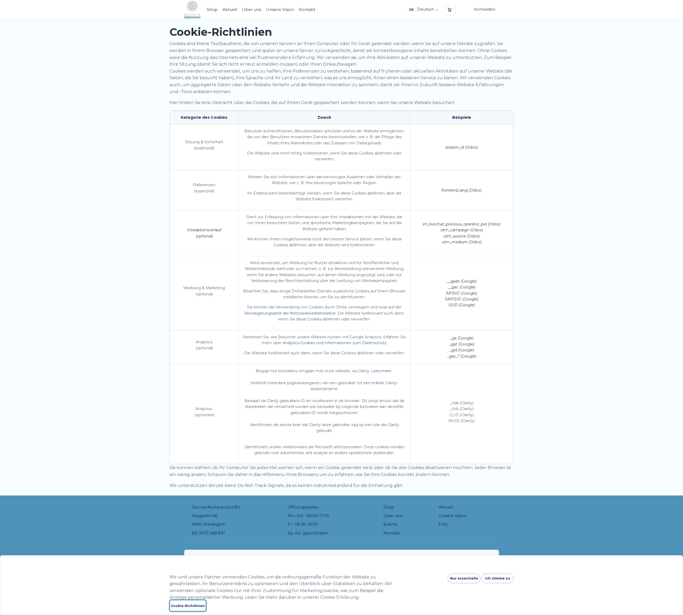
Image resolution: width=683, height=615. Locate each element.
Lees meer (381, 370)
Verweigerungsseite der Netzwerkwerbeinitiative (290, 313)
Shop (388, 507)
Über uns (392, 515)
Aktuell (446, 507)
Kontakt (391, 532)
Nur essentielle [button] (464, 578)
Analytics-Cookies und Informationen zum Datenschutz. (335, 342)
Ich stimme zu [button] (497, 578)
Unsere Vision (452, 515)
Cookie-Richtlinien (188, 606)
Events (390, 524)
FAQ (443, 524)
